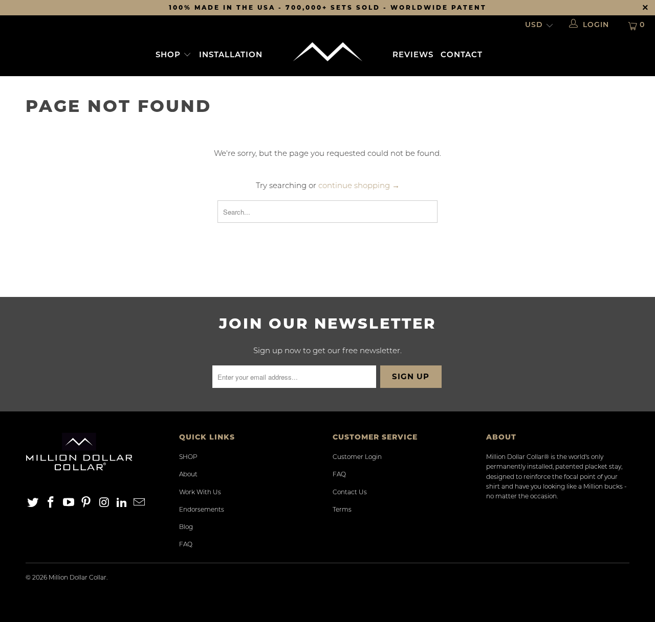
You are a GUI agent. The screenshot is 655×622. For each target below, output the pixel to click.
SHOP (169, 55)
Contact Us (350, 493)
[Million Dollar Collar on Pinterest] (86, 503)
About (188, 475)
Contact (462, 55)
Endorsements (201, 510)
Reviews (412, 55)
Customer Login (357, 457)
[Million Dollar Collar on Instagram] (104, 503)
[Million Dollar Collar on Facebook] (51, 503)
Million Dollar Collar (77, 578)
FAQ (185, 545)
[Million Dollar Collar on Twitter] (33, 503)
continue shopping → (359, 186)
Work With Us (200, 493)
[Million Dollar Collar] (327, 52)
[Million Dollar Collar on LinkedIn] (121, 503)
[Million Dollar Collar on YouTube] (68, 503)
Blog (186, 527)
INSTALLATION (231, 55)
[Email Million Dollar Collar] (139, 503)
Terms (342, 510)
